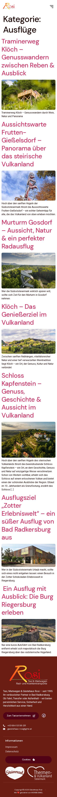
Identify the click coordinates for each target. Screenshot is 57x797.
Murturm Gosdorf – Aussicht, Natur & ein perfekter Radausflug (27, 234)
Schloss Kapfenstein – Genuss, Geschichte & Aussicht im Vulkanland (21, 395)
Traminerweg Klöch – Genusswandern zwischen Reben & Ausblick (28, 57)
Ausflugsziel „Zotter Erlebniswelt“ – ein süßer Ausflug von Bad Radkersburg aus (28, 517)
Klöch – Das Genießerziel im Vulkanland (24, 314)
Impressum (11, 746)
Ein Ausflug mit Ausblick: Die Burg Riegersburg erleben (27, 600)
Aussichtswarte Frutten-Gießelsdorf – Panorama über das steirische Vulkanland (24, 144)
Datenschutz (12, 751)
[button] (28, 759)
